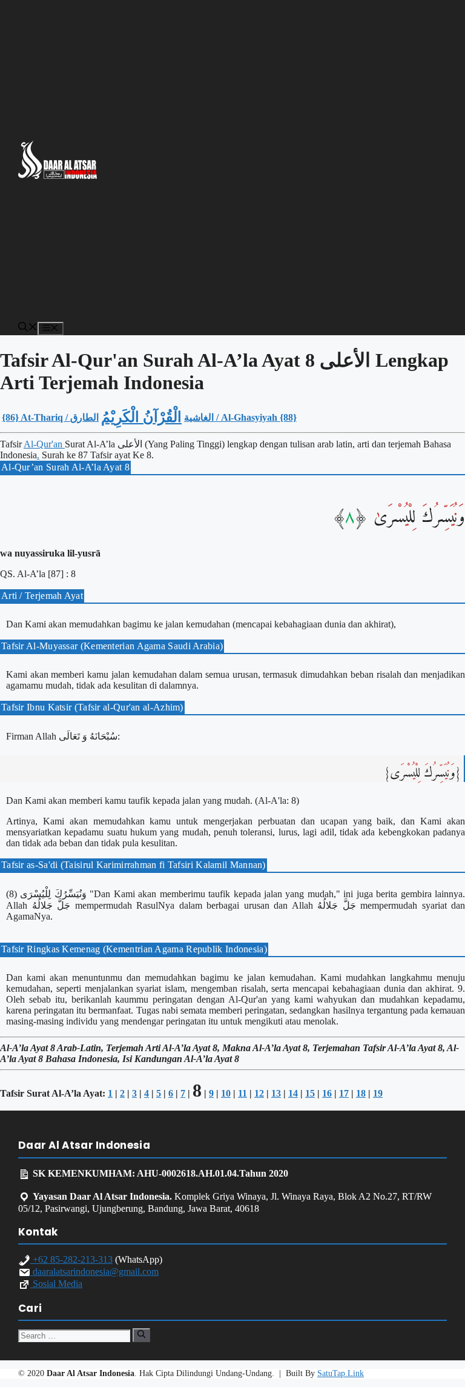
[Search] (141, 1335)
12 (259, 1093)
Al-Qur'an (44, 444)
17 (344, 1093)
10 (226, 1093)
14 (293, 1093)
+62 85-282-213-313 (71, 1259)
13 (276, 1093)
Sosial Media (56, 1283)
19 (378, 1093)
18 (361, 1093)
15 (310, 1093)
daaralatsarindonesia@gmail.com (94, 1271)
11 (242, 1093)
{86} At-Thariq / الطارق (50, 417)
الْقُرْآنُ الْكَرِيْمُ (141, 417)
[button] (28, 328)
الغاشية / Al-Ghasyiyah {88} (240, 417)
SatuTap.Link (340, 1373)
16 (327, 1093)
